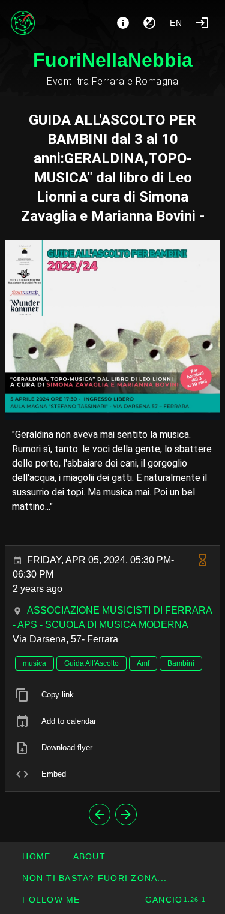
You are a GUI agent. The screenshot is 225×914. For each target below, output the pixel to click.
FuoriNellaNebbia (113, 60)
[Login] (202, 23)
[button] (94, 878)
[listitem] (112, 695)
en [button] (176, 23)
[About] (123, 23)
